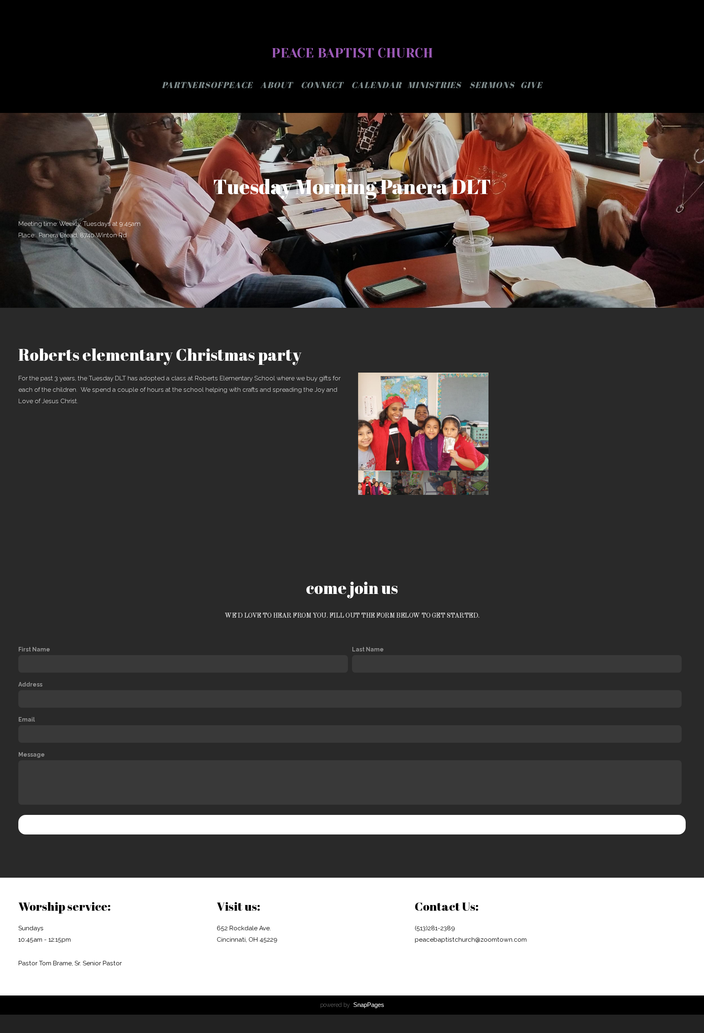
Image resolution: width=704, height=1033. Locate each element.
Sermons (492, 84)
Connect (323, 84)
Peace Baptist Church (352, 53)
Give (531, 84)
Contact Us (352, 824)
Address (30, 684)
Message (31, 754)
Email (26, 719)
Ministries (435, 84)
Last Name (368, 649)
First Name (34, 649)
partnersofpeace (208, 84)
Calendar (376, 84)
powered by (352, 1005)
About (277, 84)
